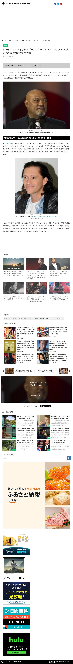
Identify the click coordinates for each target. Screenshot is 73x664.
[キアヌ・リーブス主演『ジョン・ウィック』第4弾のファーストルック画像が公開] (13, 288)
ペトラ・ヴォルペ (39, 318)
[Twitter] (58, 4)
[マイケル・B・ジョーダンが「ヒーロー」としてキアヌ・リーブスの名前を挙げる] (59, 264)
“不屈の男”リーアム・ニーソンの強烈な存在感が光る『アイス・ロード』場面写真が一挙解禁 (59, 298)
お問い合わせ (17, 661)
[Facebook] (55, 4)
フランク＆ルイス (27, 318)
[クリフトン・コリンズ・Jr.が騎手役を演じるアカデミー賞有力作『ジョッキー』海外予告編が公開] (13, 264)
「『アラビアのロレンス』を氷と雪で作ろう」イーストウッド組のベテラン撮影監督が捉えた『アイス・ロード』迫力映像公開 (36, 298)
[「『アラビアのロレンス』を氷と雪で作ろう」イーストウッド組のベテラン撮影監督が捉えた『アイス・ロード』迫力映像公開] (36, 288)
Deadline (9, 143)
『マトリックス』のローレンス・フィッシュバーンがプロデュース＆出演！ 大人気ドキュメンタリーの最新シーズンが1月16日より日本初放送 (36, 275)
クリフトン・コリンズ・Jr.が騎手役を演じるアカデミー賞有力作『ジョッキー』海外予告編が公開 (13, 273)
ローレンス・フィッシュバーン (55, 318)
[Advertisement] (36, 23)
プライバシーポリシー (6, 661)
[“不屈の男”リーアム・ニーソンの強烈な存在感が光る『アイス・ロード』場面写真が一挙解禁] (59, 288)
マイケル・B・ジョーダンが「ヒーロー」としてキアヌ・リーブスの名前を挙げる (59, 273)
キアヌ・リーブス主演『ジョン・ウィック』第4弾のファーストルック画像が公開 (13, 298)
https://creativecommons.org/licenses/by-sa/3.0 (44, 216)
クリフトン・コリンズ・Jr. (13, 318)
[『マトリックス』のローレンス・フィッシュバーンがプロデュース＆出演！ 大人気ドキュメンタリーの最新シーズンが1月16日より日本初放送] (36, 264)
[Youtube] (61, 4)
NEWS (5, 45)
